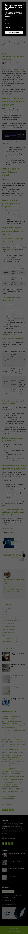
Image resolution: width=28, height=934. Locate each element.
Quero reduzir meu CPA (14, 32)
